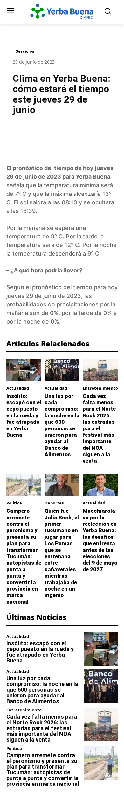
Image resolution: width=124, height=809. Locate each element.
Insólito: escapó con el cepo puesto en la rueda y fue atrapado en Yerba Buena (23, 415)
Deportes (54, 503)
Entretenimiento (100, 388)
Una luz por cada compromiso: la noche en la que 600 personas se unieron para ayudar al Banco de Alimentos (62, 425)
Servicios (25, 51)
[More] (94, 136)
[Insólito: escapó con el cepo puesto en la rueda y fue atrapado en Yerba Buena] (23, 370)
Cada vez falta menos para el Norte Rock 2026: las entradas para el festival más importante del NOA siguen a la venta (99, 428)
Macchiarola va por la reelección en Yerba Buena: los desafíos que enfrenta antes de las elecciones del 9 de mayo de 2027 (100, 540)
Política (14, 503)
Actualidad (17, 388)
